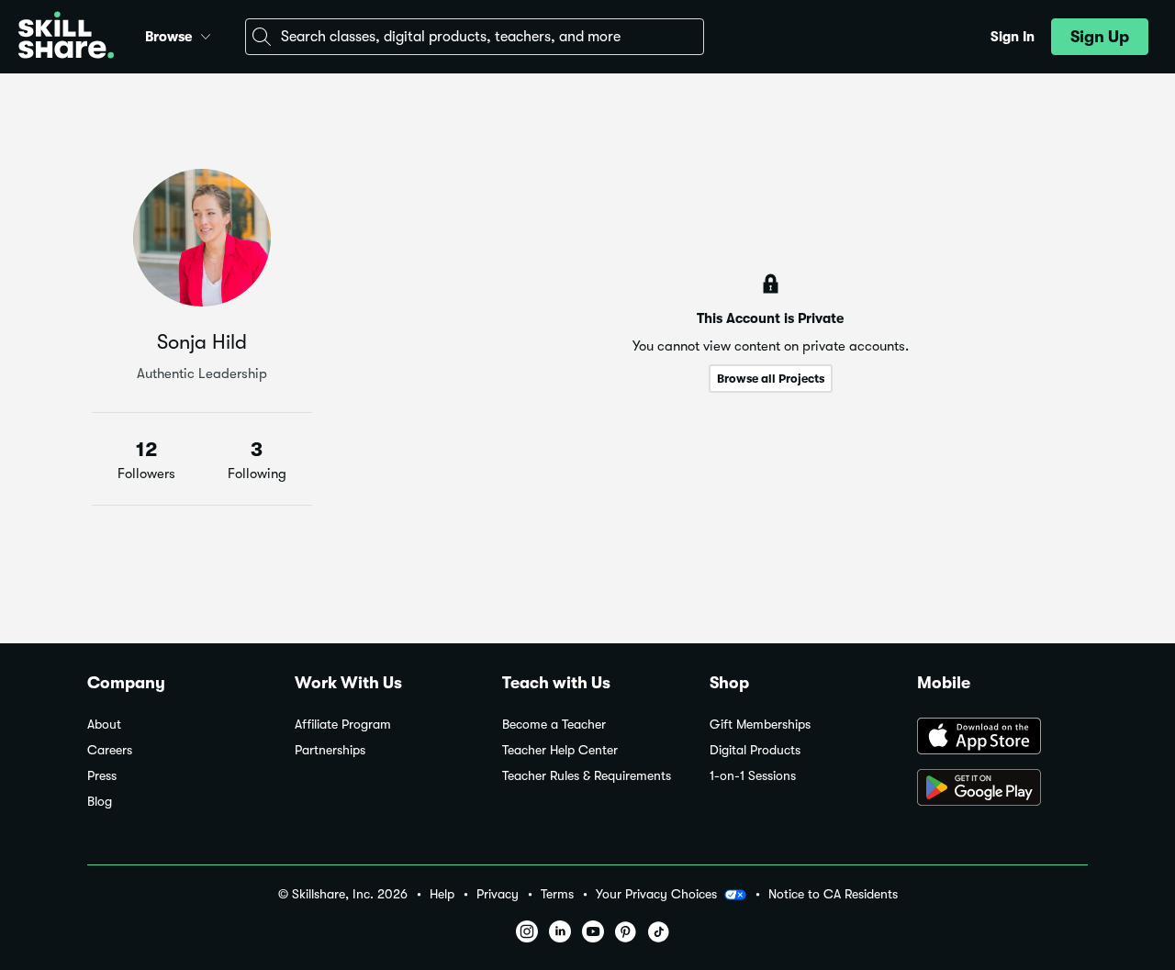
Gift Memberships (760, 724)
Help (442, 894)
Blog (99, 801)
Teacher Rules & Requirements (586, 776)
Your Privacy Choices (656, 893)
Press (102, 776)
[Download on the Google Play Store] (1002, 789)
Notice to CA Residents (833, 894)
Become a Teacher (554, 724)
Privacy (497, 894)
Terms (557, 894)
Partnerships (330, 750)
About (104, 724)
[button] (205, 34)
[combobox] (474, 36)
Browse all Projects (770, 378)
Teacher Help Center (560, 750)
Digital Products (755, 750)
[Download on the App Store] (1002, 738)
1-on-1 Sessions (753, 776)
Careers (109, 750)
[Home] (66, 37)
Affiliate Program (343, 724)
